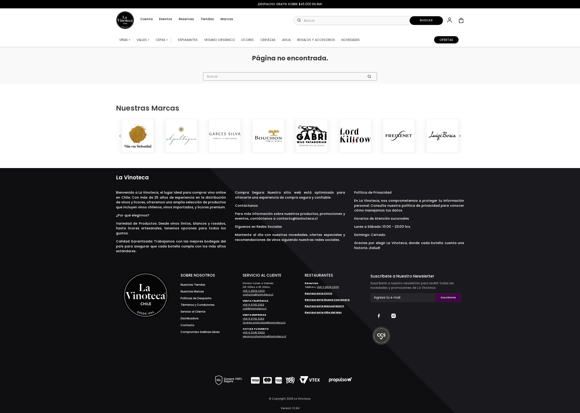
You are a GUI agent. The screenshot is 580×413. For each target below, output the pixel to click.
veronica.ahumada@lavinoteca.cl (264, 336)
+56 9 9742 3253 (253, 304)
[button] (450, 20)
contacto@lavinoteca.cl (297, 218)
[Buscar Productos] (426, 20)
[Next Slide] (460, 136)
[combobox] (368, 20)
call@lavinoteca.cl (254, 308)
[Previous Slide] (120, 136)
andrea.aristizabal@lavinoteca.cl (264, 322)
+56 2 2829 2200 (254, 291)
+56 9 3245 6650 (254, 332)
